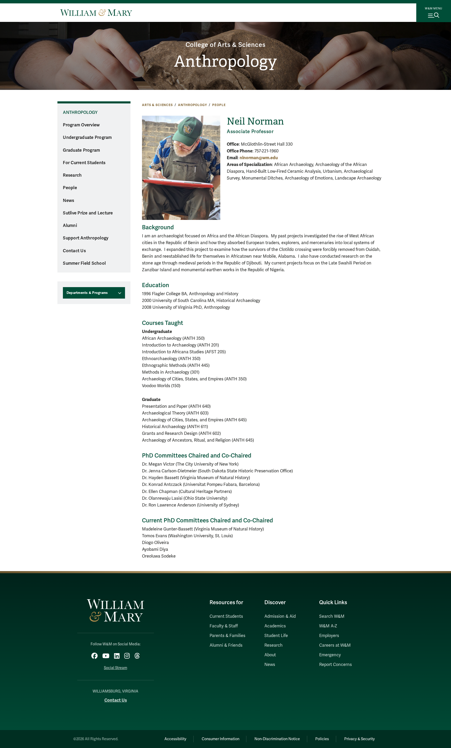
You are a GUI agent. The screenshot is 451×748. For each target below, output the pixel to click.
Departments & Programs (87, 293)
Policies (322, 739)
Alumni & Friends (226, 645)
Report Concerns (335, 664)
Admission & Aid (280, 616)
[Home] (96, 12)
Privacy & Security (359, 739)
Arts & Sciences (157, 105)
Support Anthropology (85, 238)
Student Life (276, 635)
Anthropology (225, 61)
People (218, 105)
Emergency (330, 655)
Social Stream (115, 668)
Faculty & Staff (224, 626)
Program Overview (81, 125)
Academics (275, 626)
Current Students (226, 616)
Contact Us (74, 251)
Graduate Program (81, 150)
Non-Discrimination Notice (277, 739)
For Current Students (84, 162)
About (270, 655)
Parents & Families (227, 635)
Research (72, 175)
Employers (329, 635)
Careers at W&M (335, 645)
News (68, 200)
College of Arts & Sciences (226, 45)
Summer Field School (84, 263)
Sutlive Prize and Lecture (88, 213)
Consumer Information (220, 739)
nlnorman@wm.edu (259, 157)
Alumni (70, 225)
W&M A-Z (328, 626)
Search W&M (332, 616)
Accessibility (175, 739)
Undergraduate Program (87, 137)
